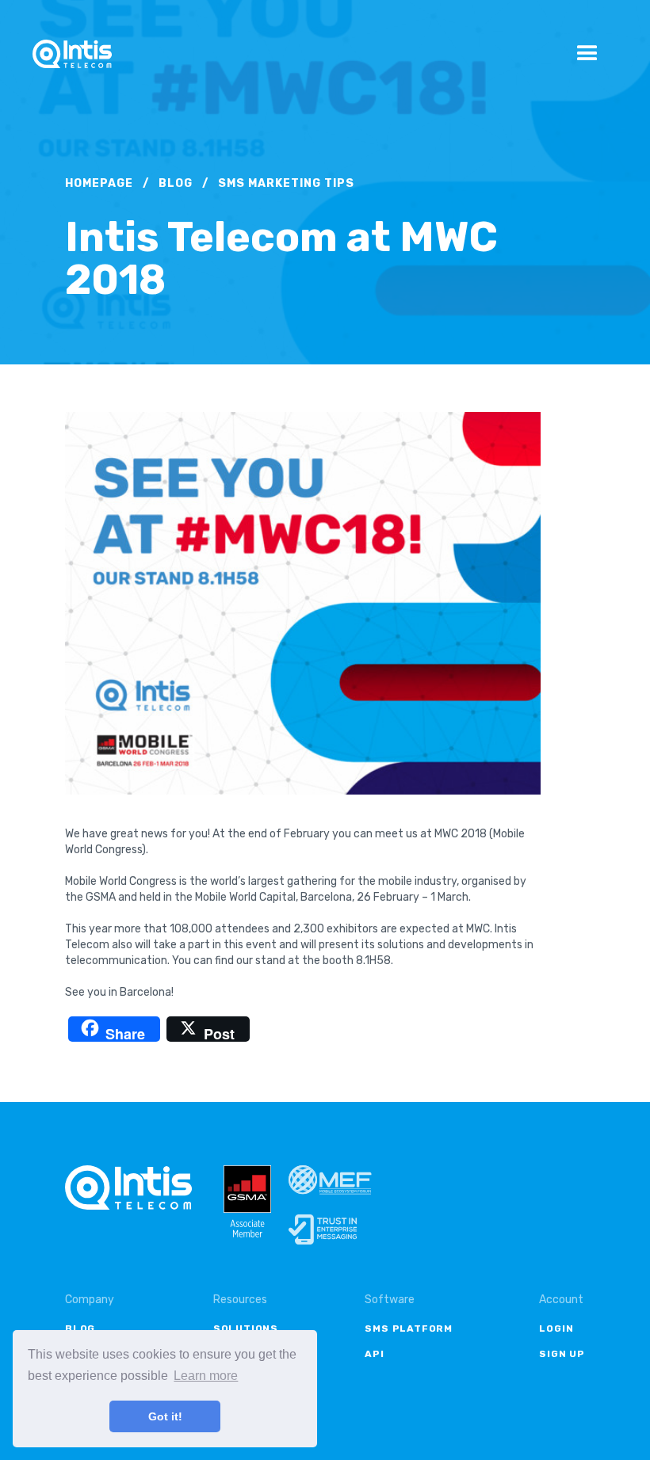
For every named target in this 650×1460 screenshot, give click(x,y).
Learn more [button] (206, 1375)
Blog (176, 183)
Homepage (99, 183)
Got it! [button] (165, 1416)
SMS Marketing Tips (286, 183)
